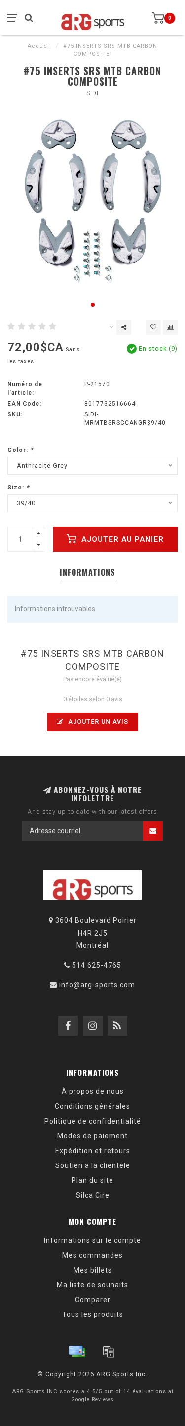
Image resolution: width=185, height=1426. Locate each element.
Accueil (39, 46)
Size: (18, 487)
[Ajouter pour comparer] (170, 327)
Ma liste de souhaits (92, 1285)
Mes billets (93, 1270)
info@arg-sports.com (97, 985)
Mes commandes (92, 1255)
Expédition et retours (92, 1151)
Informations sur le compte (92, 1240)
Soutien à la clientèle (92, 1165)
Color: (20, 449)
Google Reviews (92, 1399)
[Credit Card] (77, 1351)
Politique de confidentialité (92, 1121)
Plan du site (92, 1180)
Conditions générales (92, 1106)
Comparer (93, 1300)
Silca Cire (93, 1195)
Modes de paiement (92, 1136)
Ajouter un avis (97, 721)
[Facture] (108, 1351)
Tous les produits (92, 1314)
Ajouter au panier (121, 539)
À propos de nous (93, 1091)
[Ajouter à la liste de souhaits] (153, 327)
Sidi (92, 93)
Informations (87, 572)
